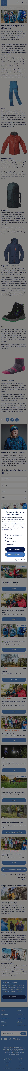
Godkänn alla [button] (15, 549)
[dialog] (14, 535)
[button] (20, 560)
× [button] (23, 512)
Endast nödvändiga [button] (15, 554)
